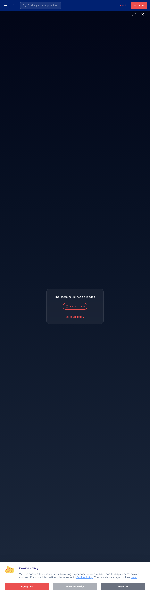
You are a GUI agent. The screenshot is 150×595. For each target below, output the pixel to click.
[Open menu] (5, 5)
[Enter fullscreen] (134, 14)
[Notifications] (13, 5)
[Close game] (142, 14)
